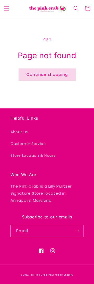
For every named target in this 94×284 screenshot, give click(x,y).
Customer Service (28, 143)
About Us (19, 132)
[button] (6, 8)
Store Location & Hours (32, 155)
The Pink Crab (38, 274)
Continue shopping (47, 74)
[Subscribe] (77, 231)
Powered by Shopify (60, 274)
